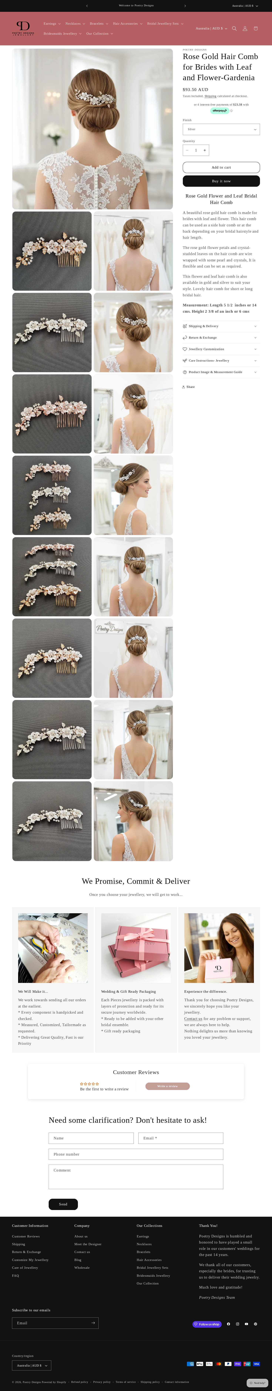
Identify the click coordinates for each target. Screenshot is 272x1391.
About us (81, 1236)
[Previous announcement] (87, 5)
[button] (52, 24)
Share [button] (191, 387)
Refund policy (79, 1381)
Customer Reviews (26, 1236)
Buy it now (221, 181)
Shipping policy (150, 1381)
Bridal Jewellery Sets (152, 1267)
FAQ (15, 1275)
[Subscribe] (93, 1323)
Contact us (193, 1018)
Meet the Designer (88, 1244)
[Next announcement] (185, 5)
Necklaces (144, 1244)
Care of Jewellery (25, 1267)
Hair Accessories (149, 1260)
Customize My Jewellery (30, 1260)
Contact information (177, 1381)
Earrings (143, 1236)
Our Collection (148, 1283)
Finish (187, 120)
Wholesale (82, 1267)
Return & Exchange (26, 1252)
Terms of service (126, 1381)
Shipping (210, 96)
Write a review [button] (167, 1086)
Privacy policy (102, 1381)
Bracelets (143, 1252)
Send (63, 1204)
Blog (77, 1260)
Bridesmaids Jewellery (153, 1275)
